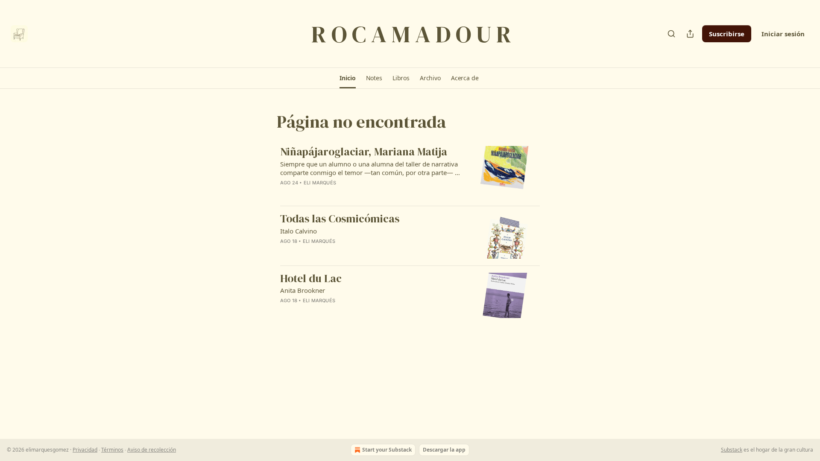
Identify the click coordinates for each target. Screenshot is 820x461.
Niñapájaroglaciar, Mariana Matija (363, 152)
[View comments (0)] (342, 194)
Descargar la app (444, 449)
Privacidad (85, 449)
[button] (347, 78)
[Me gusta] (285, 194)
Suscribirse (726, 33)
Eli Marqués (320, 183)
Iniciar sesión (783, 33)
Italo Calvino (298, 231)
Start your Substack (387, 449)
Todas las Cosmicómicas (339, 219)
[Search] (671, 33)
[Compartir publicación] (690, 33)
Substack (731, 449)
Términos (112, 449)
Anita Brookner (302, 290)
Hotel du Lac (311, 279)
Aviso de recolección (151, 449)
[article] (410, 172)
